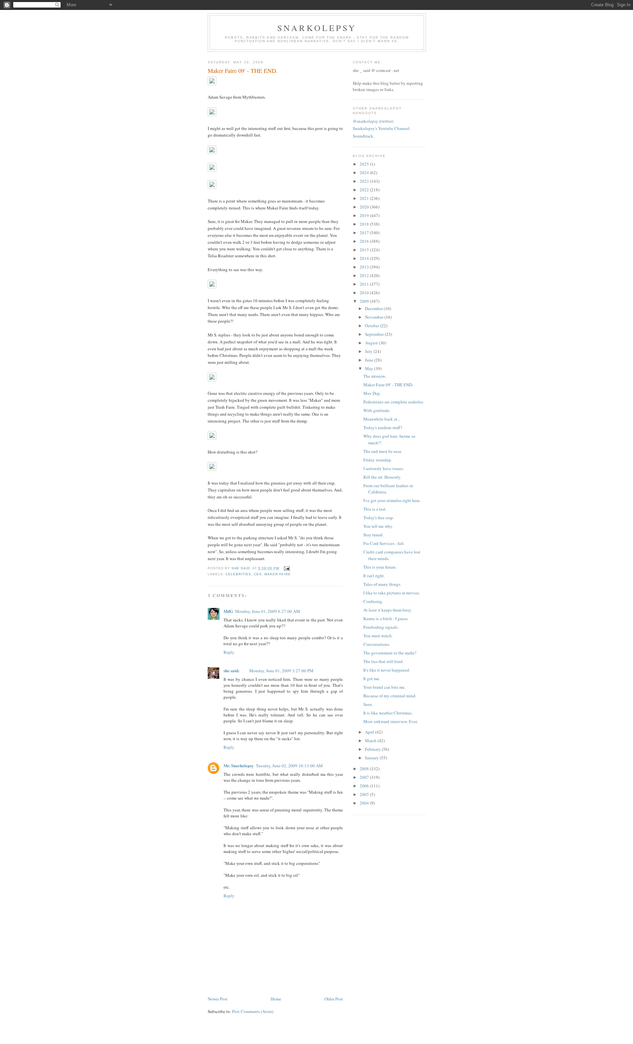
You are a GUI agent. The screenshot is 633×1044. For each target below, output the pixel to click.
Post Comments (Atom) (252, 1011)
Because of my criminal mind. (389, 696)
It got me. (371, 678)
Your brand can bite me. (384, 687)
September (375, 334)
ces (258, 574)
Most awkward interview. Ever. (390, 721)
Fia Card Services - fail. (384, 543)
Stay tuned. (373, 535)
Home (276, 999)
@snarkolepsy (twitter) (373, 121)
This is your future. (380, 567)
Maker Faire (277, 574)
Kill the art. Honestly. (382, 477)
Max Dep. (372, 393)
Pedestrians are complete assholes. (393, 402)
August (372, 343)
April (370, 732)
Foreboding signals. (381, 627)
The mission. (374, 376)
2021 (365, 198)
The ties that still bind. (383, 661)
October (372, 326)
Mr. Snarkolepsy (239, 765)
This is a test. (374, 509)
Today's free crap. (378, 518)
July (369, 351)
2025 (365, 164)
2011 (365, 284)
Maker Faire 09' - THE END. (388, 385)
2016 (365, 241)
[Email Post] (286, 568)
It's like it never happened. (386, 670)
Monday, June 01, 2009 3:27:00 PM (281, 671)
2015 (365, 250)
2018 (365, 224)
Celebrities (238, 574)
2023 (365, 181)
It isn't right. (374, 576)
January (372, 758)
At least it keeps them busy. (387, 610)
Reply (229, 652)
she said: (231, 670)
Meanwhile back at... (381, 419)
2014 (365, 258)
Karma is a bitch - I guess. (385, 618)
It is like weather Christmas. (387, 713)
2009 (365, 301)
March (371, 740)
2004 (365, 803)
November (374, 317)
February (373, 749)
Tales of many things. (382, 584)
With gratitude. (376, 410)
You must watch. (378, 636)
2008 (365, 769)
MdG (228, 611)
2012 (365, 275)
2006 (365, 786)
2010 (365, 293)
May (369, 368)
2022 (365, 190)
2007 (365, 777)
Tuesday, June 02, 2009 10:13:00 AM (289, 766)
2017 (365, 233)
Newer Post (217, 999)
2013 (365, 267)
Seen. (368, 704)
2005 (365, 794)
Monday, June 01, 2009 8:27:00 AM (267, 611)
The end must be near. (382, 451)
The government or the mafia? (389, 653)
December (374, 308)
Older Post (333, 999)
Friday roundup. (377, 460)
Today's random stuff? (382, 427)
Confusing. (373, 601)
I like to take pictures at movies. (391, 593)
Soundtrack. (363, 136)
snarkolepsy (316, 27)
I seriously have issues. (383, 468)
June (369, 360)
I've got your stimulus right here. (392, 500)
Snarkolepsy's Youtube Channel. (381, 128)
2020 (365, 207)
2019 (365, 215)
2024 (365, 172)
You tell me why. (378, 526)
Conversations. (376, 644)
